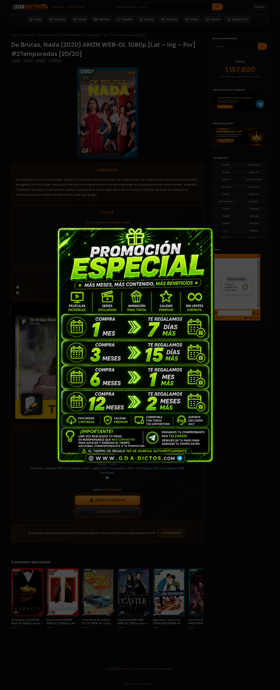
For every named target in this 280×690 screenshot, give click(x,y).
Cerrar (221, 229)
